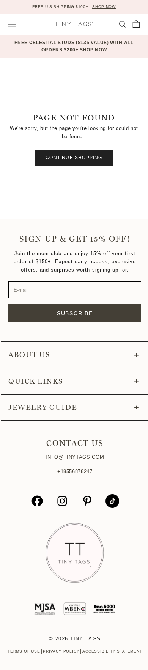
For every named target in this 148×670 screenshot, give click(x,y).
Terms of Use (24, 651)
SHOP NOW (103, 7)
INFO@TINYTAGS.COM (75, 457)
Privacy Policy (61, 651)
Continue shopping (74, 157)
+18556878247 (75, 471)
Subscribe (75, 313)
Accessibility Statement (112, 651)
